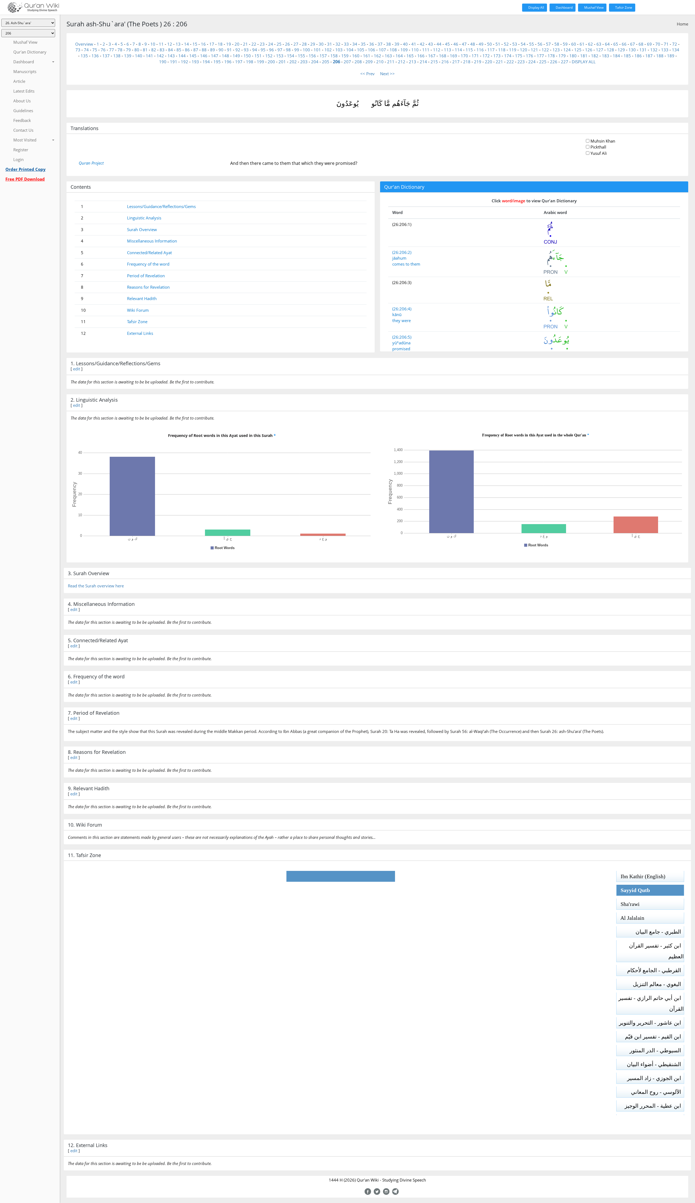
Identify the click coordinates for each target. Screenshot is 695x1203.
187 (649, 55)
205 (325, 61)
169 (453, 55)
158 (334, 55)
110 (415, 49)
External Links (140, 333)
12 (169, 44)
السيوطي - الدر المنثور (657, 1050)
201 (282, 61)
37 (380, 44)
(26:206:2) (401, 252)
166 (421, 55)
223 (521, 61)
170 (464, 55)
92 (237, 49)
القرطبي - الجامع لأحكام (655, 970)
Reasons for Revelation (148, 287)
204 (314, 61)
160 (355, 55)
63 (598, 44)
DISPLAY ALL (584, 61)
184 (616, 55)
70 (657, 44)
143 (171, 55)
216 (445, 61)
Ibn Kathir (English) (641, 876)
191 (173, 61)
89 (212, 49)
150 (247, 55)
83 (162, 49)
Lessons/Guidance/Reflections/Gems (161, 206)
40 (405, 44)
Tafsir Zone (623, 7)
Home (682, 24)
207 (347, 61)
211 (390, 61)
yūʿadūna (401, 342)
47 (464, 44)
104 (349, 49)
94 (254, 49)
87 (195, 49)
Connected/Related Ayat (149, 252)
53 (514, 44)
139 (127, 55)
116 (480, 49)
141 (149, 55)
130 (632, 49)
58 (556, 44)
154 (290, 55)
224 (532, 61)
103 (339, 49)
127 (599, 49)
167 (431, 55)
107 (382, 49)
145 (193, 55)
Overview (84, 44)
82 (153, 49)
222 (510, 61)
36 (371, 44)
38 (388, 44)
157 (323, 55)
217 (456, 61)
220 (488, 61)
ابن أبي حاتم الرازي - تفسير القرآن (651, 1003)
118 (502, 49)
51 (497, 44)
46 (455, 44)
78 (120, 49)
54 (523, 44)
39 (396, 44)
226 (553, 61)
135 (84, 55)
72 (674, 44)
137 (106, 55)
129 (621, 49)
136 (95, 55)
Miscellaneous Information (152, 241)
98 (288, 49)
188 (660, 55)
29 (312, 44)
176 (529, 55)
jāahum (399, 258)
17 (211, 44)
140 (138, 55)
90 (221, 49)
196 (228, 61)
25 (279, 44)
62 (590, 44)
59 (565, 44)
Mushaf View (593, 7)
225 (542, 61)
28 (304, 44)
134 (675, 49)
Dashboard (564, 7)
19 (228, 44)
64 (607, 44)
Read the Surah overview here (96, 585)
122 (545, 49)
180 (573, 55)
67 (632, 44)
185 (627, 55)
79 (128, 49)
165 (410, 55)
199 (260, 61)
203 (304, 61)
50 (489, 44)
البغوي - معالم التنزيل (658, 984)
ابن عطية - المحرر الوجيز (654, 1106)
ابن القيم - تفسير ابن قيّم (654, 1037)
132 (654, 49)
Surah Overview (142, 229)
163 (388, 55)
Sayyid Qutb (633, 890)
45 (447, 44)
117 (491, 49)
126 (588, 49)
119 (512, 49)
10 (152, 44)
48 (472, 44)
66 (624, 44)
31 (329, 44)
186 (638, 55)
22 (253, 44)
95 (263, 49)
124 (567, 49)
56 (540, 44)
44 (439, 44)
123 (556, 49)
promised (401, 348)
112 (436, 49)
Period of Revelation (146, 275)
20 (237, 44)
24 (270, 44)
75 (94, 49)
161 (366, 55)
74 (86, 49)
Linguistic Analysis (144, 218)
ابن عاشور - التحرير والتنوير (651, 1023)
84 (170, 49)
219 (477, 61)
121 (534, 49)
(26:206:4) (401, 308)
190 (162, 61)
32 (338, 44)
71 (666, 44)
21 (245, 44)
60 (573, 44)
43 (430, 44)
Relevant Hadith (142, 298)
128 (610, 49)
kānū (397, 314)
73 (77, 49)
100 (306, 49)
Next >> (387, 73)
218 (466, 61)
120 (523, 49)
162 (377, 55)
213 (412, 61)
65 (615, 44)
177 (540, 55)
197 (238, 61)
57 (548, 44)
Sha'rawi (628, 904)
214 (423, 61)
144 (182, 55)
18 (220, 44)
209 (369, 61)
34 (354, 44)
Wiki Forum (138, 310)
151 (258, 55)
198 (249, 61)
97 (279, 49)
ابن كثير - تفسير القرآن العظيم (656, 951)
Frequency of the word (148, 264)
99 (296, 49)
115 (469, 49)
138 (117, 55)
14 (186, 44)
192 (184, 61)
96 (271, 49)
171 (475, 55)
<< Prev (367, 73)
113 (447, 49)
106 (371, 49)
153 (279, 55)
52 (506, 44)
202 (293, 61)
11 (161, 44)
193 (195, 61)
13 (178, 44)
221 (499, 61)
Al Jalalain (630, 918)
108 (393, 49)
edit (76, 368)
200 (271, 61)
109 (404, 49)
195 (217, 61)
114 (458, 49)
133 (664, 49)
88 (204, 49)
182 (594, 55)
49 (481, 44)
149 (236, 55)
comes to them (406, 264)
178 (551, 55)
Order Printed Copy (25, 169)
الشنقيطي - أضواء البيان (655, 1064)
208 (358, 61)
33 (346, 44)
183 (605, 55)
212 (401, 61)
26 (287, 44)
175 (518, 55)
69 (649, 44)
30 (321, 44)
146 (203, 55)
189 (670, 55)
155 (301, 55)
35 (363, 44)
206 (336, 62)
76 (103, 49)
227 (564, 61)
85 (178, 49)
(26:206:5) (401, 337)
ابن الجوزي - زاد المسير (655, 1078)
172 (486, 55)
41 (413, 44)
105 (360, 49)
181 (583, 55)
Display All (535, 7)
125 (578, 49)
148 (225, 55)
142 (160, 55)
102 (328, 49)
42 (422, 44)
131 (643, 49)
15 (194, 44)
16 (203, 44)
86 (187, 49)
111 (425, 49)
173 (497, 55)
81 (145, 49)
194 (206, 61)
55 (531, 44)
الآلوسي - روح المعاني (657, 1092)
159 (345, 55)
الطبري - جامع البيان (660, 932)
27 (295, 44)
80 (136, 49)
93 (246, 49)
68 (641, 44)
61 (582, 44)
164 (399, 55)
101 (317, 49)
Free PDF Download (25, 179)
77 (111, 49)
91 (229, 49)
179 (562, 55)
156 (312, 55)
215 (434, 61)
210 (380, 61)
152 (269, 55)
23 (262, 44)
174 (507, 55)
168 (442, 55)
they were (401, 320)
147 (214, 55)
